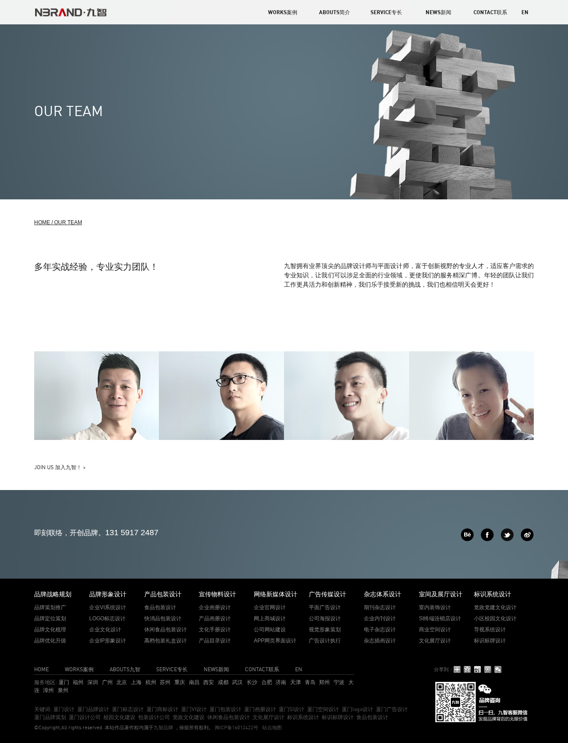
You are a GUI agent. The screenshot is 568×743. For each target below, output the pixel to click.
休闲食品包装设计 (228, 717)
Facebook (487, 534)
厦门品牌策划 (50, 717)
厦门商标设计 (162, 709)
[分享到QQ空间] (467, 669)
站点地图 (272, 727)
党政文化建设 (189, 717)
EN (525, 12)
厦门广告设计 (392, 709)
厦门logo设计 (357, 709)
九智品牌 (163, 727)
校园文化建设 (119, 717)
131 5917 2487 (131, 532)
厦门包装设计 (225, 709)
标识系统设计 (303, 717)
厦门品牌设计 (93, 709)
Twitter (507, 534)
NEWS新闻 (438, 12)
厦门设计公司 (85, 717)
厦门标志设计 (128, 709)
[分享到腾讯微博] (488, 669)
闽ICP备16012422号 (235, 727)
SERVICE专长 (386, 12)
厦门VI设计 (194, 709)
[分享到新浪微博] (477, 669)
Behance (467, 534)
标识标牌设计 (338, 717)
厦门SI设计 (291, 709)
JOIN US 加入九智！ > (60, 467)
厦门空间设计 (323, 709)
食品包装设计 (372, 717)
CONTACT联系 (490, 12)
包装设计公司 (154, 717)
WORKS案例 (282, 12)
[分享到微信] (498, 669)
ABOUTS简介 (334, 12)
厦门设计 (64, 709)
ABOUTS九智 (125, 669)
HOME (41, 669)
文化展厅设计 (268, 717)
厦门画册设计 (260, 709)
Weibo (527, 534)
